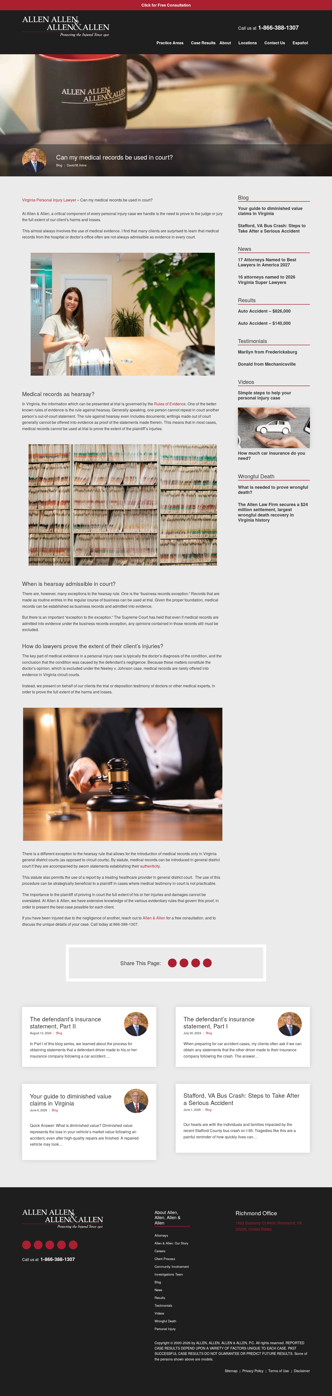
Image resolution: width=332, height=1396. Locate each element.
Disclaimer (302, 1370)
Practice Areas (170, 42)
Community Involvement (172, 1266)
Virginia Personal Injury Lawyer (49, 200)
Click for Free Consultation (166, 5)
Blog (59, 165)
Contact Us (274, 42)
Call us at (268, 27)
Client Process (165, 1258)
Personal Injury (165, 1328)
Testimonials (163, 1305)
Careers (160, 1251)
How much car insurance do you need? (271, 456)
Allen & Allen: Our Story (171, 1243)
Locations (247, 42)
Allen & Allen (154, 918)
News (158, 1289)
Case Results (203, 42)
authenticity (150, 866)
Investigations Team (169, 1274)
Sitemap (231, 1370)
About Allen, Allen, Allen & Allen (168, 1217)
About (225, 42)
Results (160, 1297)
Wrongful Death (165, 1321)
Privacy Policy (252, 1370)
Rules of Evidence (170, 404)
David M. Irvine (77, 165)
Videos (159, 1313)
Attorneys (161, 1235)
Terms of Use (278, 1370)
